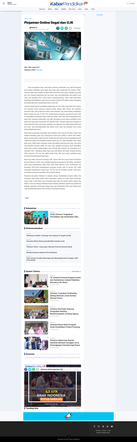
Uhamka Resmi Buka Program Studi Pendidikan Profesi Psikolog (65, 325)
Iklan (109, 430)
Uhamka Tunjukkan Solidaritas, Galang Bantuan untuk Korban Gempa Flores (63, 295)
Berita (50, 9)
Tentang (98, 430)
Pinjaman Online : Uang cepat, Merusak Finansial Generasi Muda (49, 247)
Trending (131, 3)
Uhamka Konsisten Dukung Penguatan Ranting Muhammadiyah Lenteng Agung (64, 311)
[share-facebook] (57, 28)
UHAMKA (39, 70)
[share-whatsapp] (66, 28)
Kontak (104, 430)
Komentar (77, 28)
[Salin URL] (70, 28)
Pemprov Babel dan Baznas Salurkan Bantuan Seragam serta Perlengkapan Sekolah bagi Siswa (65, 342)
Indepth (63, 9)
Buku (56, 9)
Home (26, 18)
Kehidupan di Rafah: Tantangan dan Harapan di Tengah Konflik (48, 235)
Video (93, 9)
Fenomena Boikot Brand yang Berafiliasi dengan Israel (45, 241)
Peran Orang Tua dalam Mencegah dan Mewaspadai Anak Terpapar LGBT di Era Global (52, 259)
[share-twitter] (62, 28)
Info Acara (72, 9)
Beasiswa (42, 9)
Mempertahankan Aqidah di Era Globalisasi (41, 252)
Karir (79, 9)
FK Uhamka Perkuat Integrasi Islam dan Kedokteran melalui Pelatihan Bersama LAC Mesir (65, 279)
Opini (86, 9)
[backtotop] (68, 437)
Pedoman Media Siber (103, 432)
